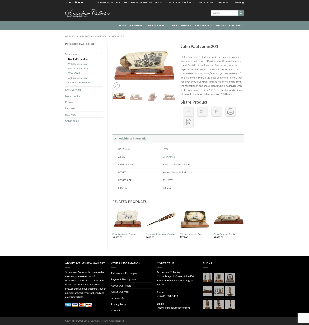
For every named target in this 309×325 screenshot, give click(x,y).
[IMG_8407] (207, 304)
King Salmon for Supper (124, 234)
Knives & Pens (203, 25)
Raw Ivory (235, 25)
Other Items (72, 120)
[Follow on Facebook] (67, 2)
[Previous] (118, 65)
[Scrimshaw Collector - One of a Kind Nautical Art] (87, 13)
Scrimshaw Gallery (108, 2)
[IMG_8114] (230, 304)
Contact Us (117, 310)
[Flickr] (82, 2)
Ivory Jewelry (180, 25)
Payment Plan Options (123, 279)
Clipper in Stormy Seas (191, 234)
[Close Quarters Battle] (228, 219)
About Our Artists (121, 285)
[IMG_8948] (230, 277)
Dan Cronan (169, 156)
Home (122, 25)
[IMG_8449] (207, 291)
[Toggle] (101, 54)
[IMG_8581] (219, 291)
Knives (69, 102)
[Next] (170, 65)
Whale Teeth (74, 73)
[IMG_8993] (219, 277)
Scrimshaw (135, 25)
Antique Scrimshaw (78, 77)
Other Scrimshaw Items (80, 82)
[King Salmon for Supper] (127, 219)
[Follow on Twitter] (70, 2)
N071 (165, 148)
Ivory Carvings (157, 25)
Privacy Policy (118, 304)
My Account (206, 2)
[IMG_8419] (219, 304)
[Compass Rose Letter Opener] (161, 219)
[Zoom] (116, 85)
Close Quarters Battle (224, 234)
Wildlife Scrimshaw (78, 63)
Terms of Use (118, 297)
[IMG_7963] (207, 277)
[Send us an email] (73, 2)
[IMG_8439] (230, 291)
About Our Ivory (120, 291)
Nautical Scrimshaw (109, 36)
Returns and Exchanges (124, 273)
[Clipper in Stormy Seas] (195, 219)
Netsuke (221, 25)
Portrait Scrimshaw (78, 68)
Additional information (133, 138)
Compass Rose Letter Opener (160, 234)
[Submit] (241, 13)
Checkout (223, 2)
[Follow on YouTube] (79, 2)
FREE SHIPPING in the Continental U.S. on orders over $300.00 (159, 2)
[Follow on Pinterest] (76, 2)
